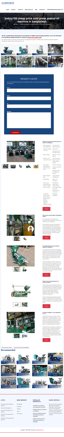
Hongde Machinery (40, 430)
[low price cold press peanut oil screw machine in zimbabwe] (8, 382)
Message (9, 111)
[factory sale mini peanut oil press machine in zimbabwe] (39, 382)
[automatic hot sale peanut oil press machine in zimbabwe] (55, 382)
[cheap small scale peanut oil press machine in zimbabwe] (39, 370)
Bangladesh (19, 404)
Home (7, 9)
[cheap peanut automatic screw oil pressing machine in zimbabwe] (39, 358)
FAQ (36, 9)
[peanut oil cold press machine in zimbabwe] (55, 370)
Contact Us (42, 9)
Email (8, 95)
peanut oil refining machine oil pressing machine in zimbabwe (39, 415)
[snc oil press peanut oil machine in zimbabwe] (8, 358)
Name (8, 87)
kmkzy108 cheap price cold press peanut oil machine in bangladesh (35, 24)
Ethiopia (19, 409)
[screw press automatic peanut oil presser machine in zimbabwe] (8, 370)
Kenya (18, 411)
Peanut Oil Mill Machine (6, 408)
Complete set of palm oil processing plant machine (39, 406)
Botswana (19, 406)
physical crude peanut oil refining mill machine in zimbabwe (39, 420)
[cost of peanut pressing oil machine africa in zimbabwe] (24, 370)
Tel (7, 103)
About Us (20, 9)
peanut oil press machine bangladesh (21, 347)
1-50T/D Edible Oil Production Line (55, 9)
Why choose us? (29, 9)
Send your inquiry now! (35, 37)
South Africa (19, 413)
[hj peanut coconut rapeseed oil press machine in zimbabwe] (24, 382)
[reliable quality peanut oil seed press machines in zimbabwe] (24, 358)
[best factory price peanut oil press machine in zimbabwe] (55, 358)
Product (13, 9)
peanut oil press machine (7, 347)
